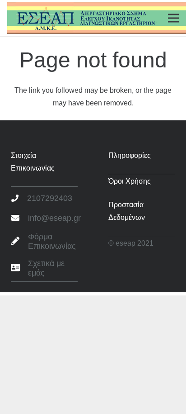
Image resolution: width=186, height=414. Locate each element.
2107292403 (49, 198)
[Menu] (173, 18)
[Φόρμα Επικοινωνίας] (19, 241)
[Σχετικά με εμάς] (19, 268)
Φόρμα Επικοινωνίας (52, 241)
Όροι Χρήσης (129, 181)
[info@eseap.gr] (19, 218)
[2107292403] (19, 198)
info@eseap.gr (54, 218)
